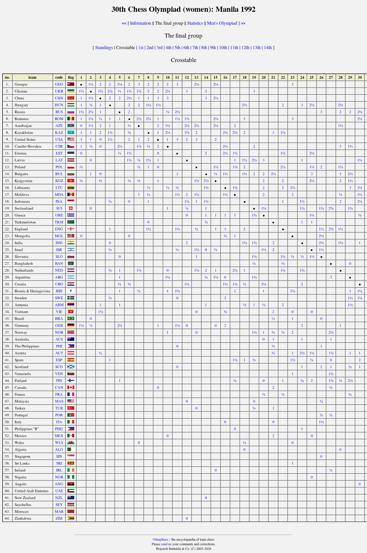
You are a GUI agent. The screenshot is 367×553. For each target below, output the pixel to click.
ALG (59, 449)
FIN (59, 380)
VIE (59, 311)
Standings (104, 47)
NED (59, 270)
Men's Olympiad (222, 23)
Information (140, 23)
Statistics (195, 23)
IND (59, 242)
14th (268, 47)
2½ (196, 84)
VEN (59, 373)
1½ (90, 84)
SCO (59, 366)
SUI (59, 208)
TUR (59, 408)
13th (257, 47)
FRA (59, 394)
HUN (59, 104)
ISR (59, 249)
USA (59, 139)
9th (213, 47)
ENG (59, 228)
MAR (59, 511)
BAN (59, 263)
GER (59, 325)
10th (223, 47)
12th (246, 47)
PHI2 (59, 428)
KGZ (59, 180)
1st (141, 47)
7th (195, 47)
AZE (59, 125)
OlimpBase (160, 539)
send (164, 544)
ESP (59, 359)
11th (234, 47)
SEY (59, 504)
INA (59, 201)
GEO (59, 84)
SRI (59, 463)
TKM (59, 222)
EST (59, 153)
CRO (59, 284)
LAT (59, 160)
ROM (59, 118)
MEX (59, 435)
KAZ (59, 132)
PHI (59, 346)
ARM (59, 304)
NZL (59, 497)
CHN (59, 97)
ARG (59, 277)
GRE (59, 215)
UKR (59, 91)
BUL (59, 173)
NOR (59, 332)
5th (178, 47)
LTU (59, 187)
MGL (59, 235)
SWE (59, 297)
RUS (59, 111)
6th (187, 47)
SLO (59, 256)
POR (59, 414)
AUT (59, 352)
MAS (59, 401)
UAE (59, 490)
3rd (160, 47)
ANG (59, 483)
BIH (59, 290)
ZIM (59, 518)
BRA (59, 318)
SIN (59, 456)
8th (204, 47)
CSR (59, 146)
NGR (59, 476)
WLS (59, 442)
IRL (59, 470)
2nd (151, 47)
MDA (59, 194)
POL (59, 166)
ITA (59, 421)
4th (169, 47)
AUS (59, 339)
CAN (59, 387)
